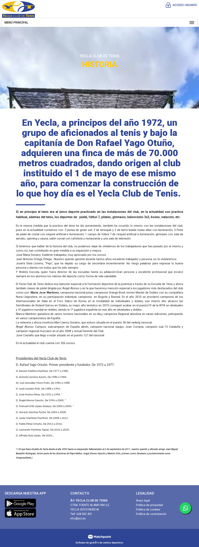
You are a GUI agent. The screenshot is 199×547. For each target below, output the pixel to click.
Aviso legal (143, 500)
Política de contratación (151, 514)
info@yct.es (78, 518)
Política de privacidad (149, 505)
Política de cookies (148, 509)
